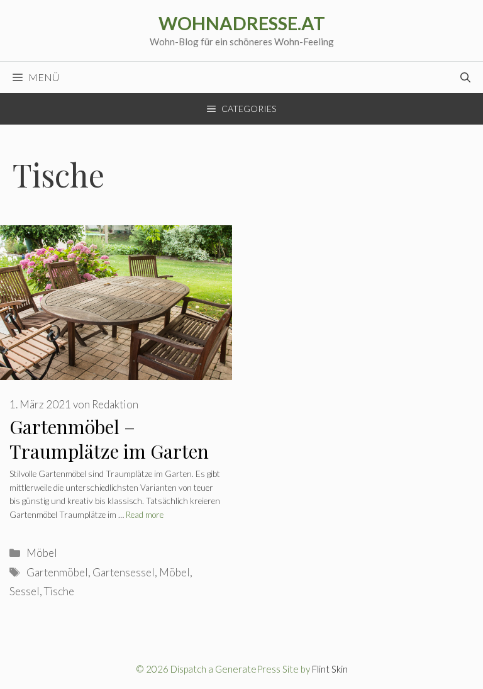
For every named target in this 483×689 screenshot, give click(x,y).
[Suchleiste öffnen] (465, 77)
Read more (145, 515)
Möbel (41, 552)
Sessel (24, 591)
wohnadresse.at (241, 23)
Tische (59, 591)
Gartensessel (123, 572)
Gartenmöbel (57, 572)
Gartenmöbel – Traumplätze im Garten (109, 439)
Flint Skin (330, 669)
